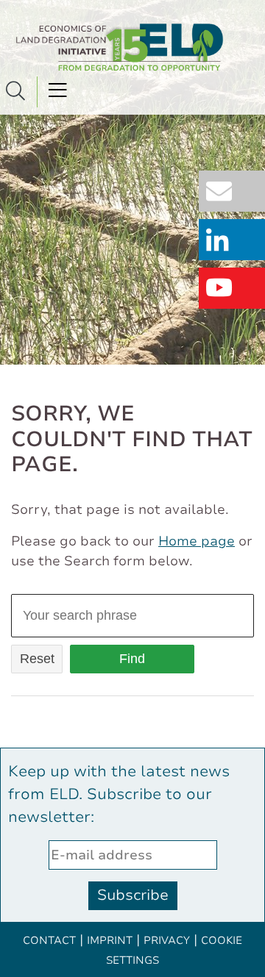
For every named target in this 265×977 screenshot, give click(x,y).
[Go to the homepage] (120, 47)
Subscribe (133, 895)
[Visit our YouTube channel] (235, 289)
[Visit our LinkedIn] (235, 240)
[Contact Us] (235, 192)
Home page (196, 541)
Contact (49, 940)
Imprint (109, 940)
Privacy (167, 940)
